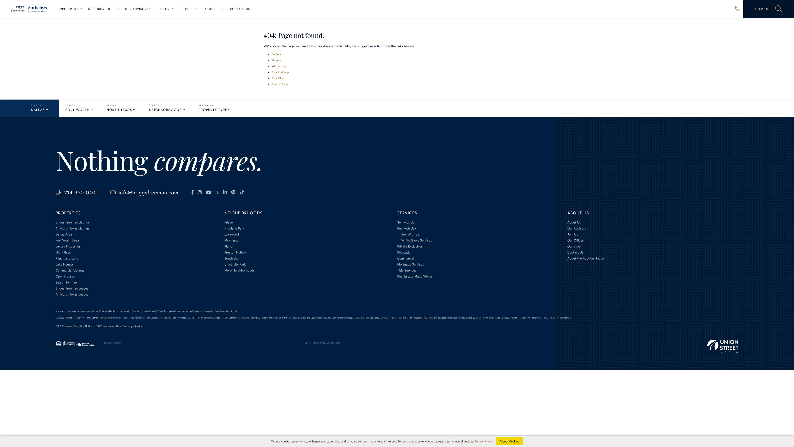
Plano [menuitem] (228, 246)
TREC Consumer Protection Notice (74, 326)
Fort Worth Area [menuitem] (67, 240)
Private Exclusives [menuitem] (410, 246)
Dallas (38, 110)
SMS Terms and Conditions (323, 343)
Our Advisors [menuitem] (136, 9)
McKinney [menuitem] (231, 240)
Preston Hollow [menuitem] (235, 252)
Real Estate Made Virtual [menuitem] (415, 276)
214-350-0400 (737, 9)
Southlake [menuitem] (231, 258)
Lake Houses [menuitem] (65, 264)
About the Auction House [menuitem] (585, 258)
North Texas (119, 110)
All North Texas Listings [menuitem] (73, 228)
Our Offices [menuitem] (575, 240)
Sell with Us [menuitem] (405, 222)
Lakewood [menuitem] (231, 234)
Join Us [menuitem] (572, 234)
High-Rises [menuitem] (63, 252)
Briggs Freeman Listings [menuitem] (73, 222)
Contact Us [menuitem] (240, 9)
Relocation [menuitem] (404, 252)
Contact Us (280, 84)
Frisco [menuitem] (228, 222)
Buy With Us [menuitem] (410, 234)
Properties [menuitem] (69, 9)
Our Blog (278, 78)
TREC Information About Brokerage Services (119, 326)
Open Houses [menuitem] (65, 276)
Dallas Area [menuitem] (64, 234)
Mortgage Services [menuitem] (410, 264)
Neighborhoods (165, 110)
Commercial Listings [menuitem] (70, 270)
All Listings (280, 66)
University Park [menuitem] (235, 264)
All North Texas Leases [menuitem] (72, 294)
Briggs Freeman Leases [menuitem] (72, 288)
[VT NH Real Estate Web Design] (722, 346)
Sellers (276, 54)
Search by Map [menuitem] (66, 282)
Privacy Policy (112, 343)
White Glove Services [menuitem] (416, 240)
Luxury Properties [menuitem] (68, 246)
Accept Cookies (509, 441)
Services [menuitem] (188, 9)
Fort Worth (77, 110)
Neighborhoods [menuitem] (102, 9)
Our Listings (280, 72)
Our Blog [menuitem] (573, 246)
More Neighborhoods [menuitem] (239, 270)
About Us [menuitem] (213, 9)
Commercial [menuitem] (405, 258)
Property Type (213, 110)
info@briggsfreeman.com (148, 192)
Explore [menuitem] (164, 9)
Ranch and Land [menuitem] (67, 258)
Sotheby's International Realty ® (70, 317)
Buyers (276, 60)
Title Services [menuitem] (406, 270)
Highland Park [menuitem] (234, 228)
